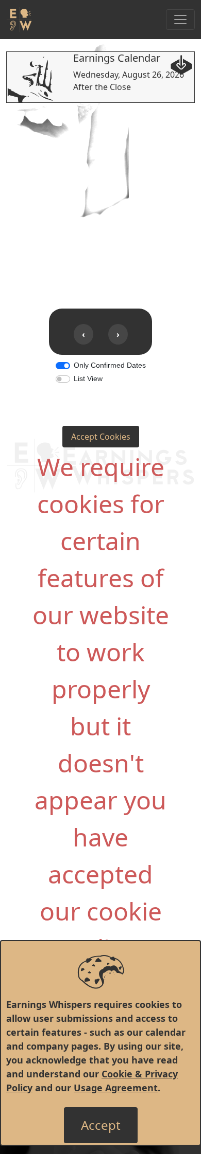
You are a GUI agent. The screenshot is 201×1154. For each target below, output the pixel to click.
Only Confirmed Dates (110, 365)
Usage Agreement (116, 1087)
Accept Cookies (100, 436)
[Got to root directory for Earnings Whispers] (19, 19)
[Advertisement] (100, 203)
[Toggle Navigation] (180, 19)
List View (88, 378)
